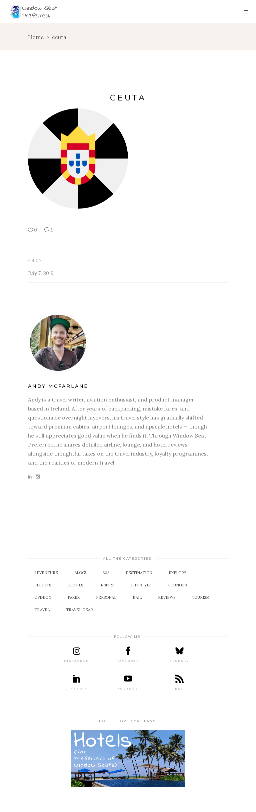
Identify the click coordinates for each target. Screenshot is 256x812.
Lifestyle (141, 585)
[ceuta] (128, 343)
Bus (105, 572)
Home (36, 37)
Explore (178, 572)
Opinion (42, 597)
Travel (42, 609)
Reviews (166, 597)
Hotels (75, 585)
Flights (42, 585)
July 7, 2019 (40, 273)
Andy (35, 260)
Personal (106, 597)
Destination (139, 572)
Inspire (107, 585)
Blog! (80, 572)
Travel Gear (79, 609)
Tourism (200, 597)
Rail (137, 597)
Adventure (46, 572)
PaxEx (74, 597)
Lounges (177, 585)
